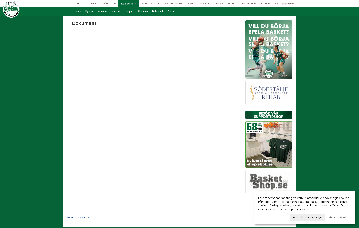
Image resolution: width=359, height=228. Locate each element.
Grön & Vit (107, 3)
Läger (264, 3)
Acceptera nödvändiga (307, 217)
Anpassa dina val (268, 216)
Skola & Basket (223, 3)
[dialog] (304, 207)
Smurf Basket (149, 3)
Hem (82, 3)
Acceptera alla (338, 217)
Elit (92, 3)
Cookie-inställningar (77, 217)
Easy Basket (127, 3)
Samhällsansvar (197, 3)
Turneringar (246, 3)
